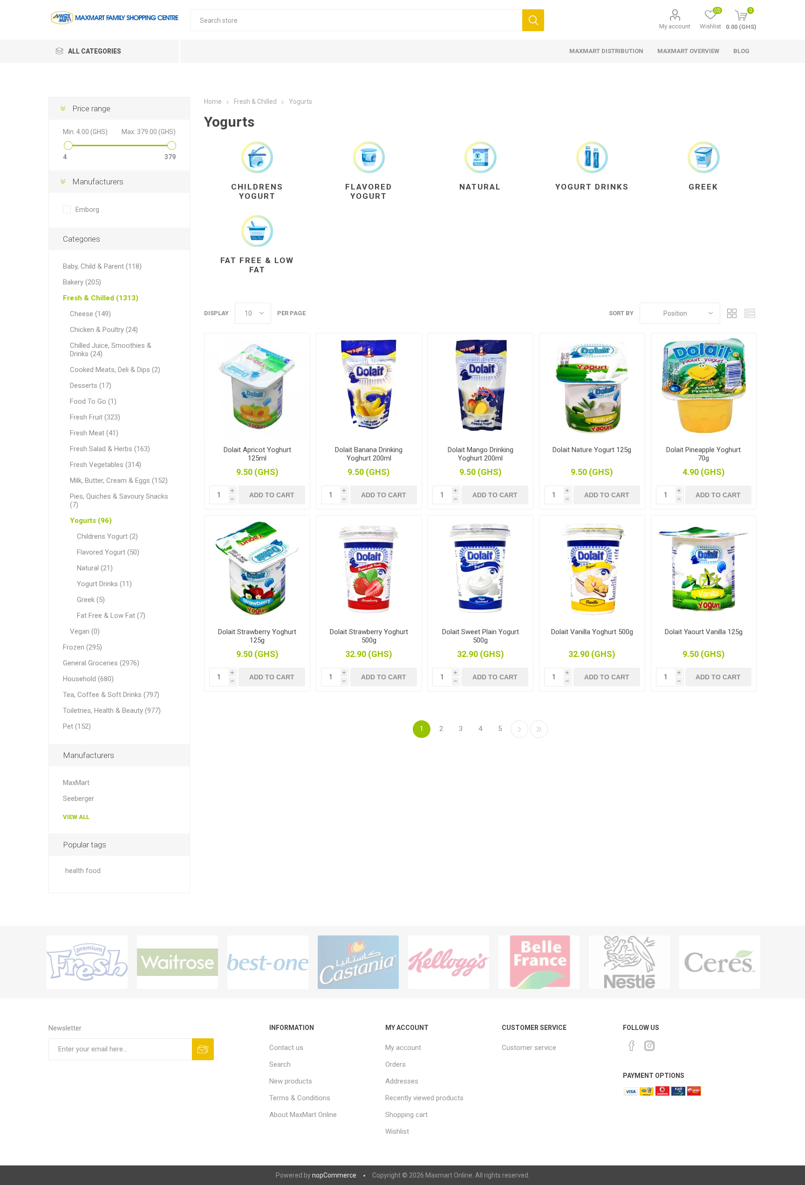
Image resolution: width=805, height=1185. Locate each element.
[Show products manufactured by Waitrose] (177, 962)
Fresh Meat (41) (94, 433)
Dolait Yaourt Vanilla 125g (704, 632)
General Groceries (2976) (101, 663)
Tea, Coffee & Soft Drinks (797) (111, 695)
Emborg (87, 209)
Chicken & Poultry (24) (104, 329)
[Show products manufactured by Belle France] (539, 962)
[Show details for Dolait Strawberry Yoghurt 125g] (257, 568)
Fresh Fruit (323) (95, 417)
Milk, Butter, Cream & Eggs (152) (119, 480)
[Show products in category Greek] (704, 157)
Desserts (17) (90, 385)
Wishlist (397, 1131)
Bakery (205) (82, 282)
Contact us (286, 1047)
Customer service (529, 1047)
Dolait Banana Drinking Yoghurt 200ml (368, 454)
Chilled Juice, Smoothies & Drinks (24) (110, 349)
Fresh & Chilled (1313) (100, 298)
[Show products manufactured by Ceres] (719, 962)
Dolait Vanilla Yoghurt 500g (592, 632)
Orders (395, 1064)
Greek (703, 186)
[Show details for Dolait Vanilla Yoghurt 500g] (592, 568)
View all (76, 816)
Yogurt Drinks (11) (104, 584)
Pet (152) (77, 726)
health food (83, 871)
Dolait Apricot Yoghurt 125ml (257, 454)
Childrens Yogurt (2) (107, 536)
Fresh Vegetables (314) (105, 464)
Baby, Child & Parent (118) (102, 266)
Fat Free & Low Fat (257, 265)
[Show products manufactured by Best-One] (267, 962)
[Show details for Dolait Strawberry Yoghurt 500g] (369, 568)
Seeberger (78, 798)
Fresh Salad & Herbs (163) (110, 449)
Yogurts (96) (91, 520)
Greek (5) (91, 600)
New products (290, 1081)
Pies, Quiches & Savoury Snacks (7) (119, 500)
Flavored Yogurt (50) (108, 552)
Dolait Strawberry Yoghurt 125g (257, 636)
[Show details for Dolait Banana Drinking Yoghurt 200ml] (369, 386)
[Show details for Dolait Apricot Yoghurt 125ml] (257, 386)
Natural (480, 186)
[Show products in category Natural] (480, 157)
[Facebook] (631, 1045)
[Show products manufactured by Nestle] (629, 962)
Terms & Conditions (299, 1098)
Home (213, 101)
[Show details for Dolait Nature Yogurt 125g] (592, 386)
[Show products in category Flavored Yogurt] (369, 157)
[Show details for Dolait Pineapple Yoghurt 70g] (704, 386)
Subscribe (203, 1049)
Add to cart (271, 495)
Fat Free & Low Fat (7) (111, 615)
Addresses (401, 1081)
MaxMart (76, 783)
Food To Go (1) (93, 401)
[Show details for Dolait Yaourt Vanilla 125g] (704, 568)
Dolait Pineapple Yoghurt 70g (703, 454)
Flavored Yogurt (368, 191)
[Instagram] (649, 1045)
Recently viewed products (424, 1098)
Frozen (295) (82, 647)
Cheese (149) (90, 314)
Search (533, 20)
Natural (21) (95, 568)
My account (674, 26)
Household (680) (88, 679)
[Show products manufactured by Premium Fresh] (87, 962)
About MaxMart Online (303, 1115)
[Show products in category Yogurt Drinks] (592, 157)
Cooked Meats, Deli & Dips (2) (115, 370)
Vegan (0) (85, 631)
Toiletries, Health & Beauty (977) (112, 710)
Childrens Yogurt (257, 191)
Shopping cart (406, 1115)
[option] (87, 962)
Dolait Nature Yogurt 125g (592, 450)
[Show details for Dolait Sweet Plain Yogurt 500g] (480, 568)
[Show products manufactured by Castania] (358, 962)
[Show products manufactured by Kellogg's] (448, 962)
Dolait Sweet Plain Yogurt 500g (480, 636)
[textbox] (356, 20)
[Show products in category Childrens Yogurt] (257, 157)
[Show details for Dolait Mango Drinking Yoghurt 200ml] (480, 386)
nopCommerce (334, 1175)
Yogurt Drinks (592, 186)
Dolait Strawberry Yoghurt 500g (369, 636)
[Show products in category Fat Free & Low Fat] (257, 231)
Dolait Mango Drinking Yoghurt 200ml (480, 454)
